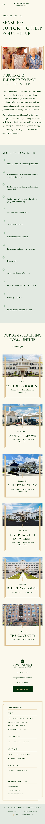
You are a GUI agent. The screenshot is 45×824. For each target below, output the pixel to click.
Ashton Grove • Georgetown (19, 754)
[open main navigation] (41, 4)
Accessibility (13, 811)
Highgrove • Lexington (17, 758)
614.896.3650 (22, 683)
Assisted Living (14, 790)
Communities (15, 707)
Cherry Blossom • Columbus (18, 722)
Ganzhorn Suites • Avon (17, 729)
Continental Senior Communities (21, 808)
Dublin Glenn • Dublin (16, 726)
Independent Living (15, 794)
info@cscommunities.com (22, 678)
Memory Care (13, 787)
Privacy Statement (30, 811)
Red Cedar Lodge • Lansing (18, 771)
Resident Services (17, 781)
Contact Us (22, 689)
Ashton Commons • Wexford (18, 742)
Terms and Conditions (24, 815)
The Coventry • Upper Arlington (20, 718)
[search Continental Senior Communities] (4, 4)
